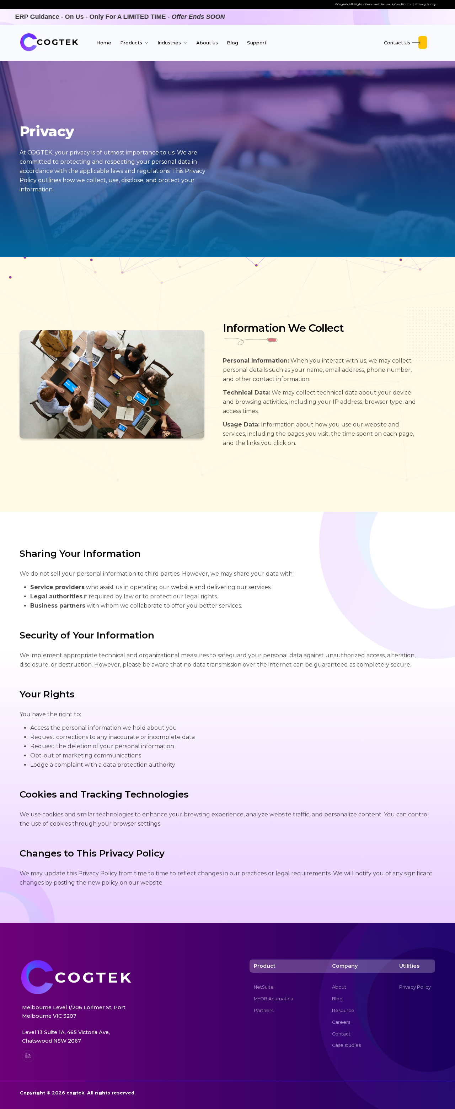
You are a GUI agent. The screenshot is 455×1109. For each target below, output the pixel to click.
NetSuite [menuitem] (264, 987)
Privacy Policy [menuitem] (415, 987)
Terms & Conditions (396, 4)
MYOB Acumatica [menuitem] (273, 998)
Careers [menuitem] (341, 1022)
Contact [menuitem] (341, 1034)
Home (103, 42)
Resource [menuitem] (343, 1010)
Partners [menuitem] (263, 1010)
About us (207, 42)
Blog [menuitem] (337, 998)
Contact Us (397, 42)
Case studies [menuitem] (346, 1045)
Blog (232, 42)
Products (132, 42)
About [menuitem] (339, 987)
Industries (169, 42)
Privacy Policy (425, 4)
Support (257, 42)
